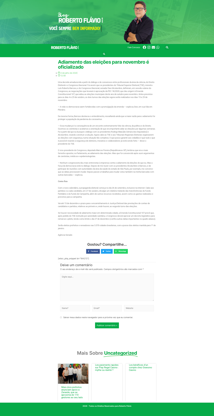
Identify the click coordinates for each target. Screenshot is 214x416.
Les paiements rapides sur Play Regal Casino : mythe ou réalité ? (106, 367)
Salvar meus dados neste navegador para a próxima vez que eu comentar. (98, 317)
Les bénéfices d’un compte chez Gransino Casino (140, 367)
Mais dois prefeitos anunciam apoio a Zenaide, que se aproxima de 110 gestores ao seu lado (72, 392)
